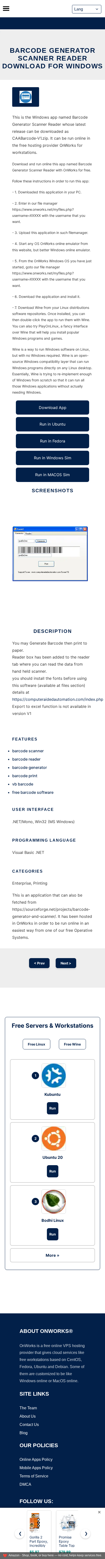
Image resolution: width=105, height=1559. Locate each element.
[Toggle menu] (6, 8)
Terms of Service (34, 1476)
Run (52, 1108)
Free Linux (36, 1044)
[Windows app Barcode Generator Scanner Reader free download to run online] (25, 97)
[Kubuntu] (55, 1075)
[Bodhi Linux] (55, 1201)
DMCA (25, 1484)
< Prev (39, 963)
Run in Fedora (52, 441)
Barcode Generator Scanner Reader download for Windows (52, 58)
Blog (24, 1433)
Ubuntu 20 (52, 1157)
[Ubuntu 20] (55, 1138)
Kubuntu (52, 1094)
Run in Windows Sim (52, 457)
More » (52, 1255)
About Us (28, 1416)
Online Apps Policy (36, 1459)
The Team (28, 1408)
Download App (52, 407)
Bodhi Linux (53, 1220)
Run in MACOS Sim (52, 474)
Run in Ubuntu (52, 424)
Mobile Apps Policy (36, 1468)
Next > (66, 963)
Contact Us (29, 1425)
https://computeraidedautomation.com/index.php (57, 699)
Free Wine (72, 1044)
